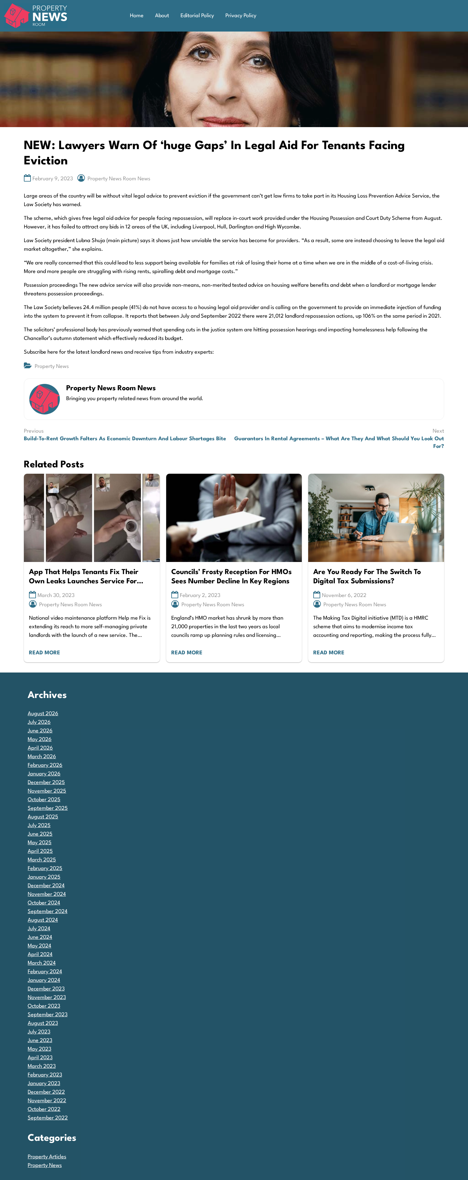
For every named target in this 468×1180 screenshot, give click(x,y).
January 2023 (44, 1083)
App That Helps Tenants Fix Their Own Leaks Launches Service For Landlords (83, 577)
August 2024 (43, 920)
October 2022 (44, 1109)
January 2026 (44, 774)
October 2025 (44, 799)
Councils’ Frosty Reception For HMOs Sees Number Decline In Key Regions (231, 577)
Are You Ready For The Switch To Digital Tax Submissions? (367, 577)
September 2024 (47, 911)
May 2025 (40, 842)
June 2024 (40, 937)
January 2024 (44, 980)
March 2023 (42, 1066)
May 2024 (39, 946)
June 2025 (40, 834)
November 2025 (47, 791)
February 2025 (45, 868)
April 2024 (40, 954)
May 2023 (39, 1049)
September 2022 (48, 1118)
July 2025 (39, 825)
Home (137, 15)
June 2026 (40, 731)
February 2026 (45, 765)
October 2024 (44, 903)
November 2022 (47, 1101)
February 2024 (45, 972)
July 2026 (39, 722)
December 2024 (46, 886)
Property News (52, 366)
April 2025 (40, 851)
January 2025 (44, 877)
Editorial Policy (197, 15)
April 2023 (40, 1058)
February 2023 (45, 1075)
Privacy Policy (240, 15)
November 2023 (47, 997)
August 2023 (43, 1023)
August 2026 (43, 713)
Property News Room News (119, 179)
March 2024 (42, 963)
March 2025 (42, 860)
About (162, 15)
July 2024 (39, 929)
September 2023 (47, 1015)
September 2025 (48, 808)
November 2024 (47, 894)
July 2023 (39, 1032)
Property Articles (47, 1157)
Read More (44, 653)
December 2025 (46, 782)
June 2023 (40, 1040)
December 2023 (46, 989)
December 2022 (46, 1092)
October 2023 (44, 1006)
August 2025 (43, 817)
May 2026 (40, 739)
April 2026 (40, 748)
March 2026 (42, 756)
